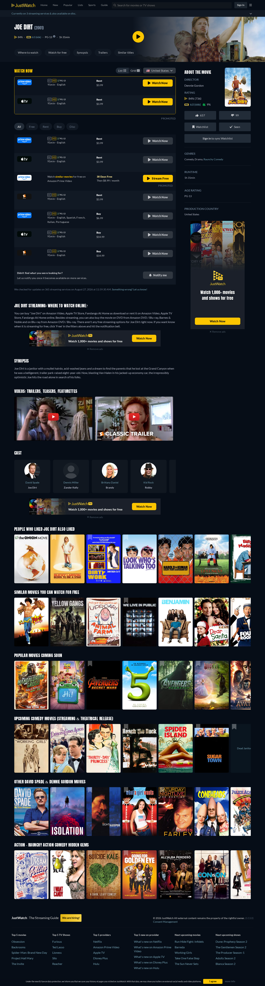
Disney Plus (100, 958)
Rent (46, 126)
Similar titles (126, 52)
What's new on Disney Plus (151, 962)
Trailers (103, 52)
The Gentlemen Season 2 (231, 947)
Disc (72, 126)
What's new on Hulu (146, 968)
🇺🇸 (157, 70)
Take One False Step (187, 958)
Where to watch (28, 52)
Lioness (57, 952)
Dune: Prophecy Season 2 (231, 941)
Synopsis (82, 52)
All (19, 126)
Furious (57, 941)
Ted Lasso (58, 947)
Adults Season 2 (225, 958)
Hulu (96, 963)
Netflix (97, 941)
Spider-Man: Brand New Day (29, 952)
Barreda (180, 947)
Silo (54, 958)
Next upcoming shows (228, 934)
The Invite (18, 963)
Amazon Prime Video (106, 947)
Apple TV (99, 952)
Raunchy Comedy (213, 159)
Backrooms (18, 947)
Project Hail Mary (22, 958)
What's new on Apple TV (149, 956)
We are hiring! (71, 917)
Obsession (18, 941)
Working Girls (183, 952)
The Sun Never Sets (186, 963)
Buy (59, 126)
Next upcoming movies (187, 934)
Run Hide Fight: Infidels (189, 941)
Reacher (57, 963)
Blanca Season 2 (225, 963)
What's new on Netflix (148, 941)
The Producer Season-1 (230, 952)
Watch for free (57, 52)
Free (32, 126)
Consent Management (165, 921)
